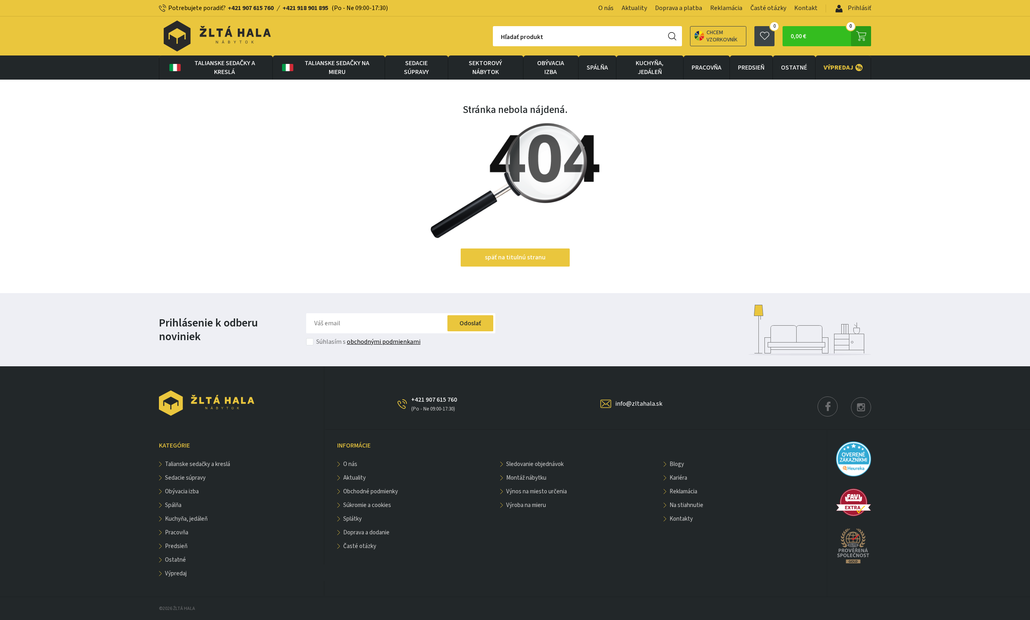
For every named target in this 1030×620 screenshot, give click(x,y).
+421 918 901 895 (305, 8)
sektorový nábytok (485, 67)
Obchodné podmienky (370, 491)
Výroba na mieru (526, 505)
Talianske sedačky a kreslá (224, 67)
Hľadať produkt (522, 37)
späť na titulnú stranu (515, 257)
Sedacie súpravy (416, 67)
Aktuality (634, 8)
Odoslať (470, 323)
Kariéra (678, 478)
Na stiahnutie (686, 505)
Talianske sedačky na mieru (337, 67)
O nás (606, 8)
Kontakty (681, 519)
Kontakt (806, 8)
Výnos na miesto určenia (536, 491)
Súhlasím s (368, 341)
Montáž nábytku (526, 478)
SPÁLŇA (597, 67)
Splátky (352, 519)
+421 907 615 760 (251, 8)
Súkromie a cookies (367, 505)
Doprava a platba (678, 8)
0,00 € (821, 33)
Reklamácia (726, 8)
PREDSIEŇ (751, 67)
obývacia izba (550, 67)
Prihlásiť (859, 8)
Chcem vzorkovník (722, 36)
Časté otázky (768, 8)
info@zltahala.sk (638, 403)
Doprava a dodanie (366, 532)
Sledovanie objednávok (535, 464)
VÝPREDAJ (843, 67)
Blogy (677, 464)
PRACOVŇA (706, 67)
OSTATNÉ (794, 67)
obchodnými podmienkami (383, 341)
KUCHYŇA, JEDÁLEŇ (649, 67)
